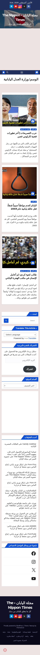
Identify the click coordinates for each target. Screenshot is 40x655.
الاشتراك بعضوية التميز (20, 640)
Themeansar (20, 627)
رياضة (27, 636)
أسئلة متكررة (11, 636)
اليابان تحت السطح (25, 129)
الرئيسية (34, 632)
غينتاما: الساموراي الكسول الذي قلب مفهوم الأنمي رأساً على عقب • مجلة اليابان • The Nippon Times (21, 454)
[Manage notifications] (5, 650)
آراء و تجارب (19, 636)
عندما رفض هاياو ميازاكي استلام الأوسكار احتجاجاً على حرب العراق (20, 495)
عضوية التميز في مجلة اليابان (24, 477)
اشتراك (29, 369)
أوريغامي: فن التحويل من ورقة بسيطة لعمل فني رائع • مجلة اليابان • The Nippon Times (20, 515)
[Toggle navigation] (21, 72)
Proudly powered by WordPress (14, 626)
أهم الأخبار (33, 129)
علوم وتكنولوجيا (16, 632)
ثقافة (31, 636)
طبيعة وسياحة (27, 632)
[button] (7, 72)
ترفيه (4, 632)
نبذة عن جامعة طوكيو (27, 508)
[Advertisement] (20, 49)
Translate (32, 338)
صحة (8, 632)
